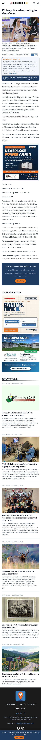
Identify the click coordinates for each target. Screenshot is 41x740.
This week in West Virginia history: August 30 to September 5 (20, 626)
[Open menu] (3, 3)
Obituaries (31, 704)
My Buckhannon (7, 644)
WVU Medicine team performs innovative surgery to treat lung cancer (19, 465)
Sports (21, 704)
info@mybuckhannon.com (25, 723)
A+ (36, 54)
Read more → (13, 73)
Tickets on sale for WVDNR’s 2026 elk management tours (18, 572)
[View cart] (34, 3)
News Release (6, 383)
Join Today (19, 737)
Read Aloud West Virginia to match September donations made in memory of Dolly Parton (19, 518)
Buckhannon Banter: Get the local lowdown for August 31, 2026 (20, 675)
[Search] (38, 3)
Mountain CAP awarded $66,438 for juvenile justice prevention (17, 414)
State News (20, 709)
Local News (10, 704)
